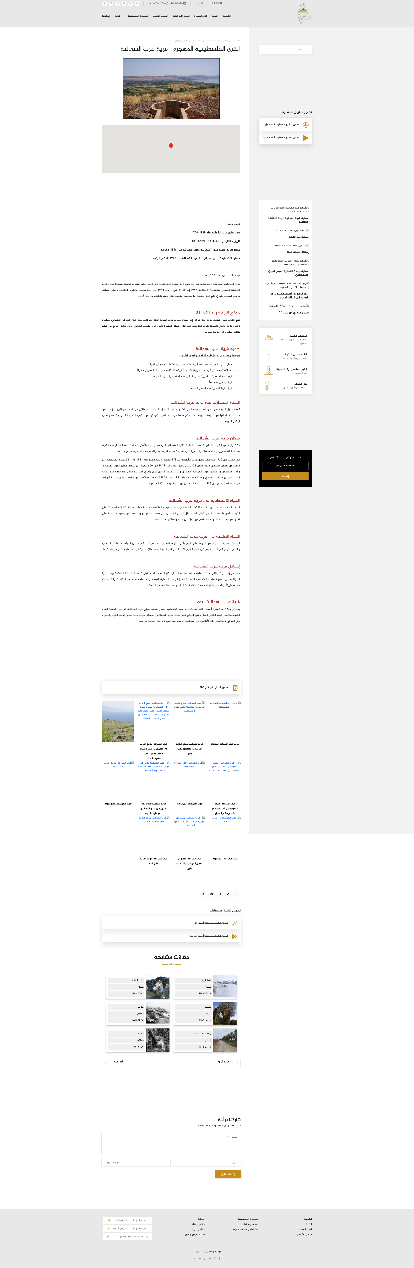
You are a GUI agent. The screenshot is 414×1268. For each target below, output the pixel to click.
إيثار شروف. (199, 1251)
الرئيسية (227, 16)
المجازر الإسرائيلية (181, 16)
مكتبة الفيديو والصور (195, 1235)
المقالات (201, 1219)
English (215, 3)
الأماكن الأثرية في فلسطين (245, 1229)
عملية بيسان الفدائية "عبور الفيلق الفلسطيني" (288, 273)
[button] (171, 146)
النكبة (215, 16)
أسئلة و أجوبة (198, 1229)
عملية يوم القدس (298, 237)
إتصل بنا (106, 16)
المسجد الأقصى (160, 16)
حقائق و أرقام (198, 1224)
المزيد (117, 16)
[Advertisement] (171, 198)
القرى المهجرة (200, 16)
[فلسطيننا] (304, 13)
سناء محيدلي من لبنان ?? (294, 312)
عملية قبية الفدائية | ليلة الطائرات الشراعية (288, 220)
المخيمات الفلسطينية (138, 16)
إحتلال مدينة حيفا (298, 252)
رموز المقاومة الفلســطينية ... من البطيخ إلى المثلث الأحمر (289, 295)
